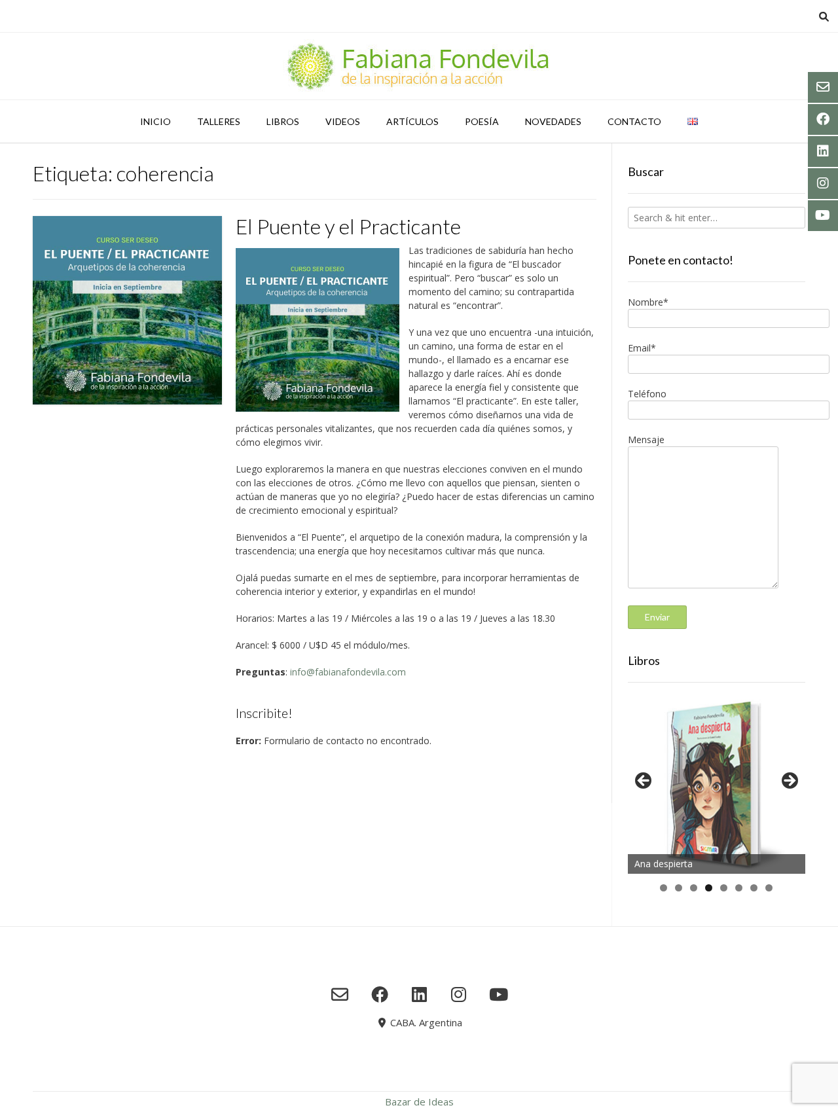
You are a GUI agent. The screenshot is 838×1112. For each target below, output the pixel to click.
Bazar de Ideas (419, 1101)
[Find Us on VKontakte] (498, 994)
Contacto (634, 121)
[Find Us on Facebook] (379, 994)
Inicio (155, 121)
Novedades (553, 121)
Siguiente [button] (789, 781)
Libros (282, 121)
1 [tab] (663, 887)
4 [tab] (708, 887)
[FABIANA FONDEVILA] (419, 66)
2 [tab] (678, 887)
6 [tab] (738, 887)
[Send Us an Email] (340, 994)
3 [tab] (693, 887)
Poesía (482, 121)
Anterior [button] (644, 781)
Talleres (218, 121)
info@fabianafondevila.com (348, 672)
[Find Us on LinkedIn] (419, 994)
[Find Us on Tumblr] (458, 994)
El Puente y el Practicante (348, 226)
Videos (342, 121)
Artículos (412, 121)
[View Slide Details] (716, 784)
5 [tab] (723, 887)
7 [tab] (753, 887)
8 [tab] (769, 887)
